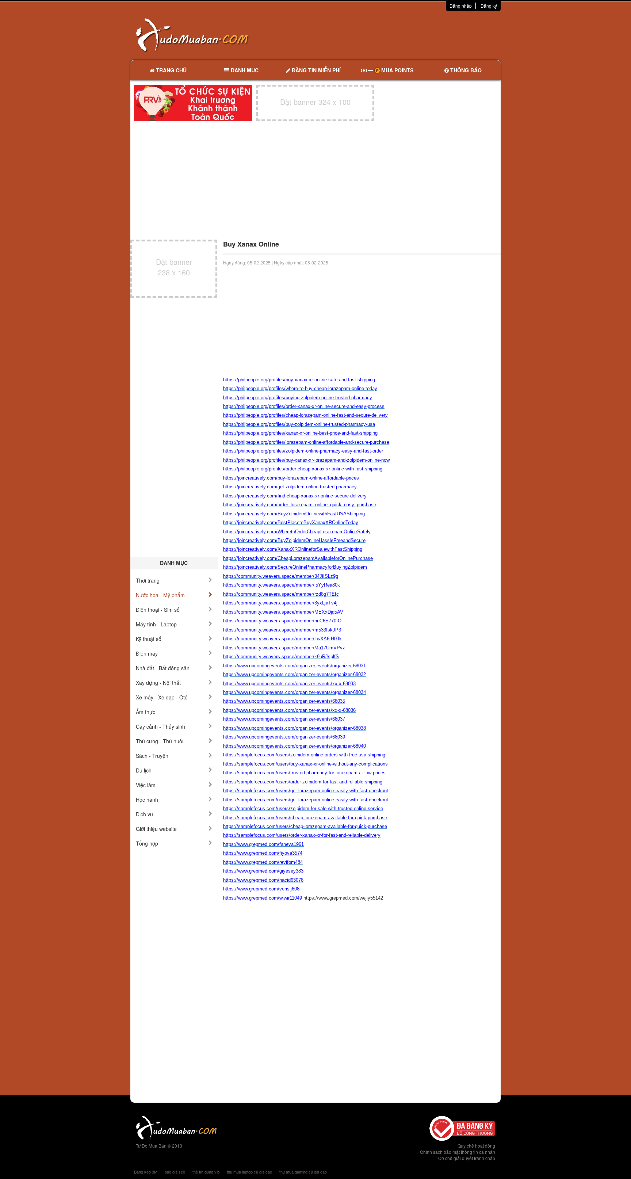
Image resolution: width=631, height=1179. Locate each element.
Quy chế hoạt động (476, 1145)
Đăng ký (489, 6)
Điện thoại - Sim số (158, 609)
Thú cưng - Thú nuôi (159, 741)
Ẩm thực (145, 712)
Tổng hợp (147, 843)
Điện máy (147, 653)
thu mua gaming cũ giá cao (303, 1172)
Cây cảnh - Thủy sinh (160, 726)
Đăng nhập (461, 6)
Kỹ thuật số (148, 638)
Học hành (147, 799)
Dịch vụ (144, 814)
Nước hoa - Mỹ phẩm (160, 595)
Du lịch (144, 770)
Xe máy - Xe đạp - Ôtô (162, 697)
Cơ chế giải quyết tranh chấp (466, 1158)
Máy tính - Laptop (156, 624)
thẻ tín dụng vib (205, 1172)
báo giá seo (175, 1172)
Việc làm (146, 785)
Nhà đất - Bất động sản (163, 668)
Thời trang (148, 580)
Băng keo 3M (145, 1172)
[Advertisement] (392, 35)
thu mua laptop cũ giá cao (249, 1172)
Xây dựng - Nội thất (158, 682)
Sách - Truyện (152, 755)
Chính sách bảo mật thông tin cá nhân (457, 1152)
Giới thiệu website (156, 828)
